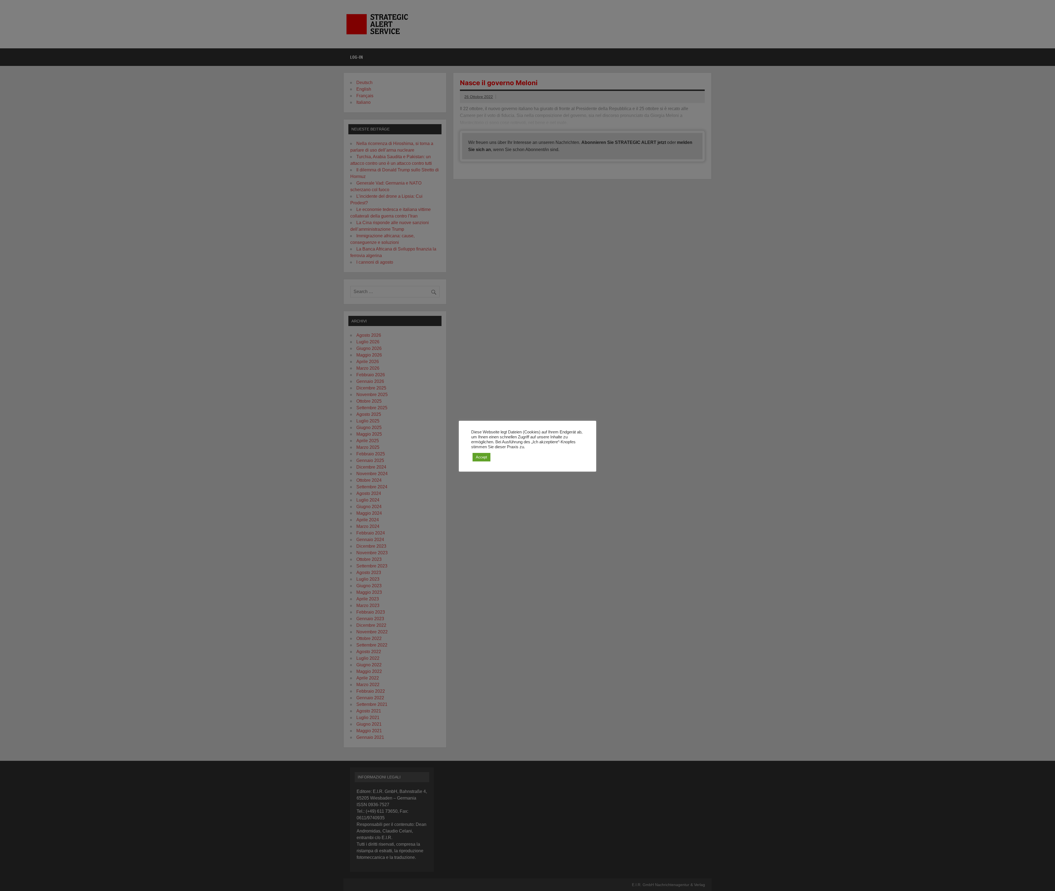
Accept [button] (481, 457)
